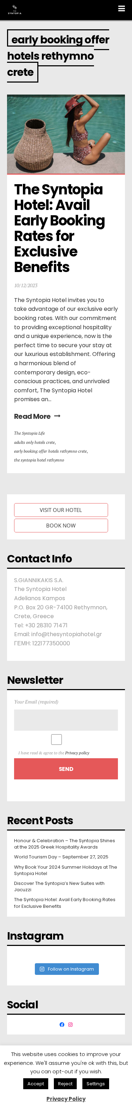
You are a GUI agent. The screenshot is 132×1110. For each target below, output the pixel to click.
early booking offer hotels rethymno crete (50, 451)
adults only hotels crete (34, 442)
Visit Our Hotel (61, 509)
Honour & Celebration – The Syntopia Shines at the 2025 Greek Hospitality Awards (64, 844)
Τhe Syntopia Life (29, 433)
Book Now (61, 525)
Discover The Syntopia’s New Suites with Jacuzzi (59, 886)
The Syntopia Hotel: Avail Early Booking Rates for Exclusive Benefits (60, 228)
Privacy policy (77, 752)
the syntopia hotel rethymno (39, 460)
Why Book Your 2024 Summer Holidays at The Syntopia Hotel (65, 870)
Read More (32, 416)
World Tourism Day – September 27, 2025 (61, 857)
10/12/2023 (25, 285)
